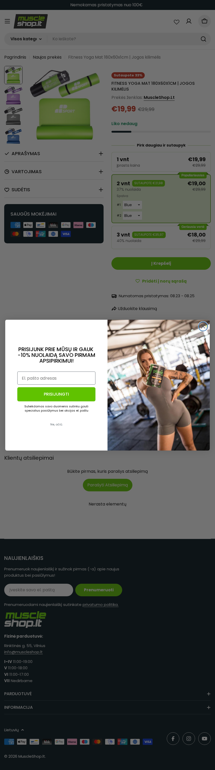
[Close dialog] (203, 326)
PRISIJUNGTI (56, 394)
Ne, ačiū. (56, 424)
